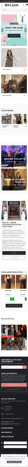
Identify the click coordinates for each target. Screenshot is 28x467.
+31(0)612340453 (8, 414)
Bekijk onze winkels (14, 389)
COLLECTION (14, 258)
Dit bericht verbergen (14, 462)
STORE (14, 253)
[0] (26, 5)
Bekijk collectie (13, 305)
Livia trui (8, 290)
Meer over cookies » (14, 464)
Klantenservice (14, 384)
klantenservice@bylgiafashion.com (13, 418)
